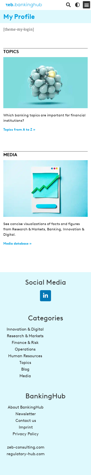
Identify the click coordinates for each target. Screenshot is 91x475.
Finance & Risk (25, 342)
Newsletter (25, 413)
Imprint (26, 427)
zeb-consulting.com (25, 447)
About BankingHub (26, 407)
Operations (25, 349)
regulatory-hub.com (26, 453)
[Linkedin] (45, 295)
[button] (86, 4)
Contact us (25, 420)
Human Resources (25, 355)
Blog (25, 369)
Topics (25, 362)
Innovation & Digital (25, 329)
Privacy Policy (26, 433)
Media (25, 375)
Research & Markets (25, 335)
